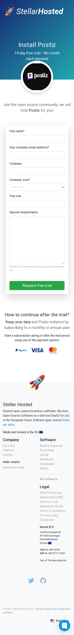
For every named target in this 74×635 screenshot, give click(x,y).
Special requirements (23, 212)
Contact (8, 455)
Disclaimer (47, 520)
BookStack (47, 450)
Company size (19, 180)
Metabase (46, 459)
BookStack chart (13, 467)
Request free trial (37, 285)
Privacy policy (49, 515)
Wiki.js (44, 468)
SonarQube (47, 464)
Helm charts (11, 462)
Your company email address (29, 147)
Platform (8, 450)
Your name (16, 131)
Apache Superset (51, 446)
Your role (15, 196)
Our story (9, 446)
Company (15, 163)
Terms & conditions (52, 511)
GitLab (44, 455)
